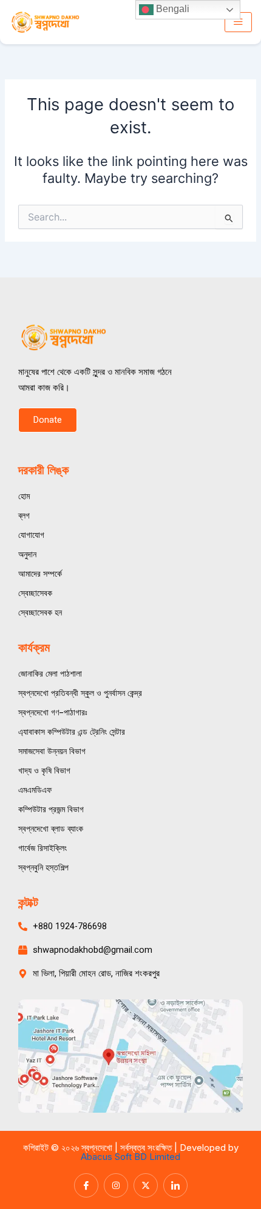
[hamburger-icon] (238, 22)
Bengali (171, 9)
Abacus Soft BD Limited (130, 1156)
